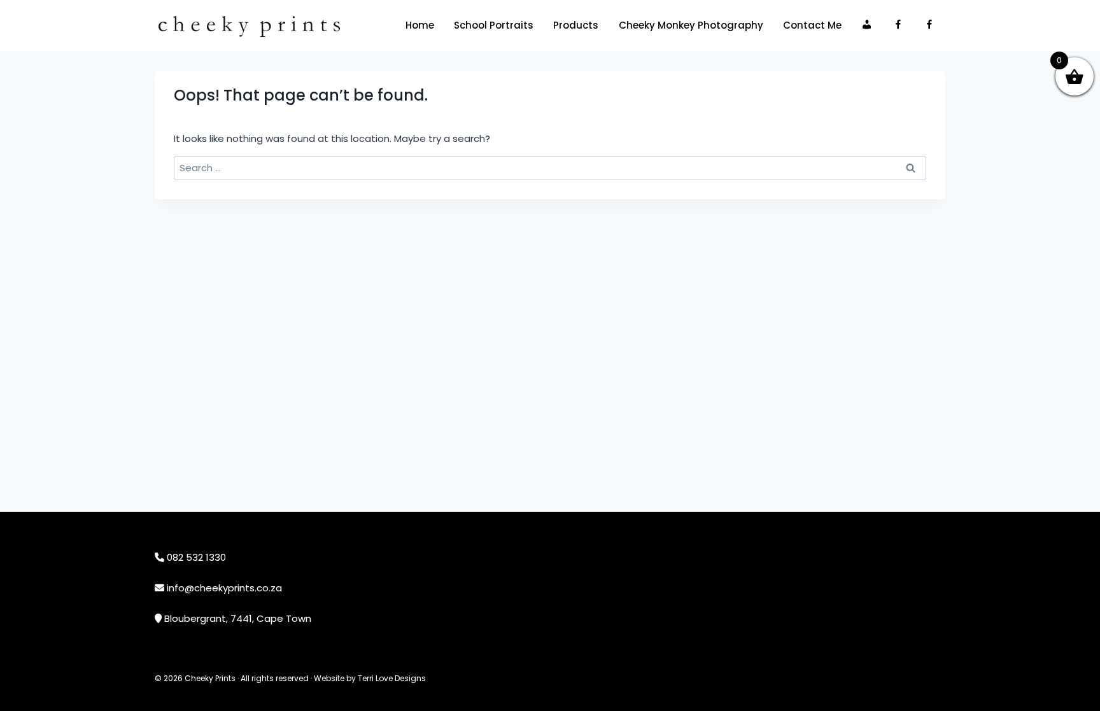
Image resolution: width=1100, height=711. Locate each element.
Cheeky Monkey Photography (691, 25)
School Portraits (493, 25)
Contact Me (812, 25)
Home (419, 25)
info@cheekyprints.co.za (224, 588)
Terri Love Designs (392, 678)
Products (575, 25)
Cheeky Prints (210, 678)
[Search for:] (550, 167)
